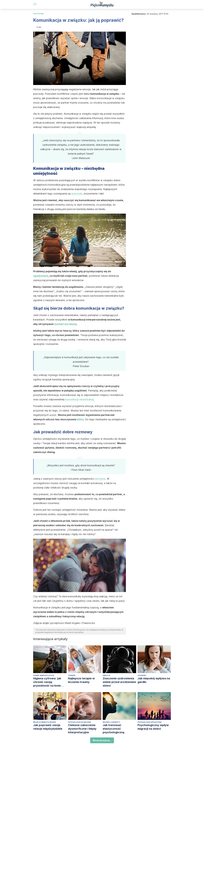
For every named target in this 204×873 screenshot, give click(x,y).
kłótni (80, 419)
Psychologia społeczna (150, 722)
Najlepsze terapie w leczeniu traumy (81, 680)
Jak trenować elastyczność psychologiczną (113, 728)
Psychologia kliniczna (79, 722)
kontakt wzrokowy (65, 324)
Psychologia (38, 13)
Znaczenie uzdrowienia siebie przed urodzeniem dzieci (119, 682)
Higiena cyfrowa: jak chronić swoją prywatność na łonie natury (47, 682)
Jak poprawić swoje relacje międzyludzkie (47, 726)
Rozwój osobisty (111, 722)
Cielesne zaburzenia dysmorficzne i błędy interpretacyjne (82, 728)
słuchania (100, 478)
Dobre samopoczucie (43, 675)
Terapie (71, 675)
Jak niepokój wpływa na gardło (154, 680)
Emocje (106, 675)
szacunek (76, 193)
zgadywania (40, 275)
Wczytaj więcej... (102, 740)
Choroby (142, 675)
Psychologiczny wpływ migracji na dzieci (153, 726)
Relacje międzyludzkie (44, 722)
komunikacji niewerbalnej (79, 399)
